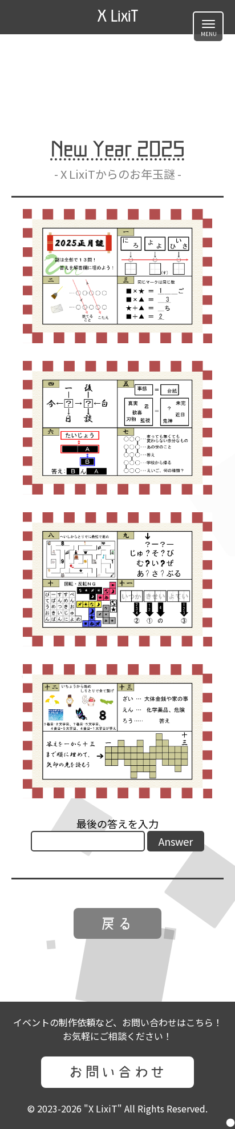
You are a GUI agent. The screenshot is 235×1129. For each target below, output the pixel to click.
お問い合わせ (117, 1071)
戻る (117, 923)
